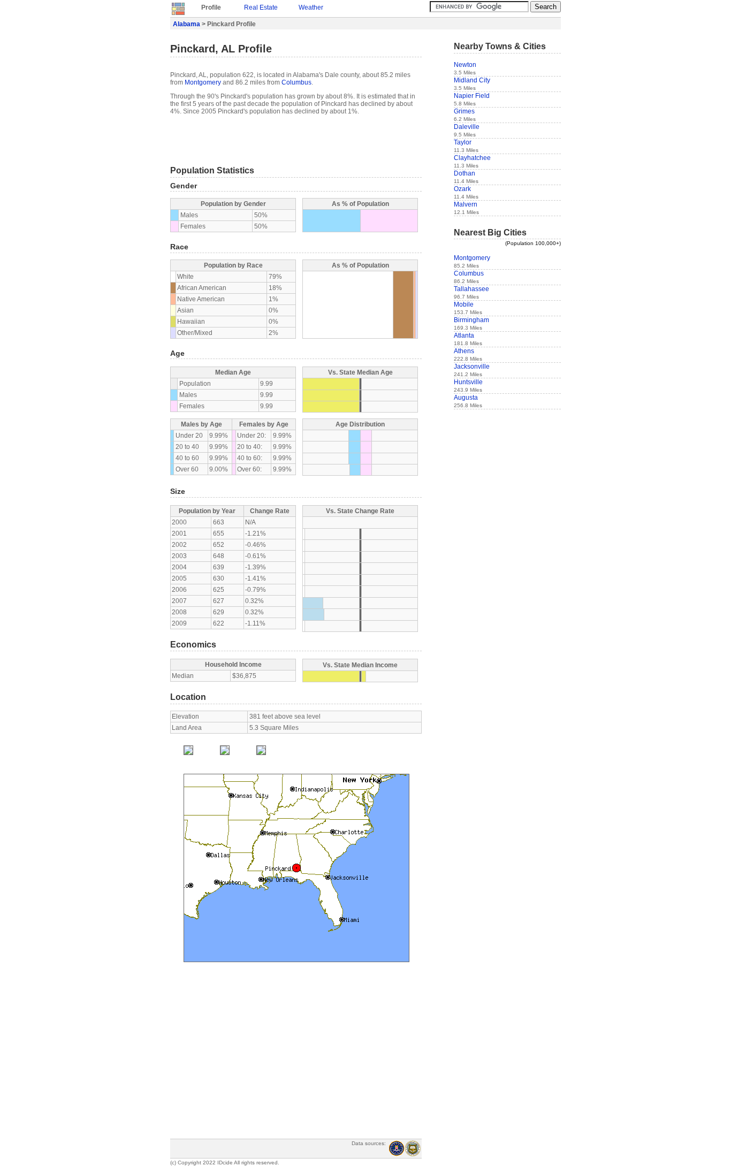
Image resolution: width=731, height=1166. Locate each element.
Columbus (296, 82)
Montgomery (203, 82)
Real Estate (261, 7)
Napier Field (472, 96)
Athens (464, 351)
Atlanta (464, 335)
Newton (465, 64)
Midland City (472, 80)
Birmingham (471, 320)
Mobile (464, 304)
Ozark (462, 189)
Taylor (462, 142)
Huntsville (468, 382)
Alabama (186, 24)
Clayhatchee (472, 158)
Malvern (465, 204)
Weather (311, 7)
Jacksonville (472, 366)
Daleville (466, 127)
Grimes (464, 111)
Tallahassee (471, 289)
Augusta (466, 397)
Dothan (464, 173)
